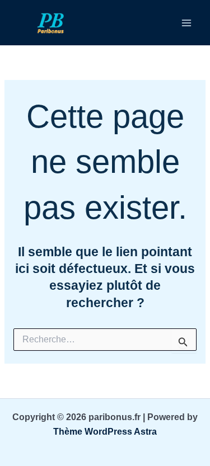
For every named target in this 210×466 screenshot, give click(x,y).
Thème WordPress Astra (105, 431)
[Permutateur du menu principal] (187, 23)
